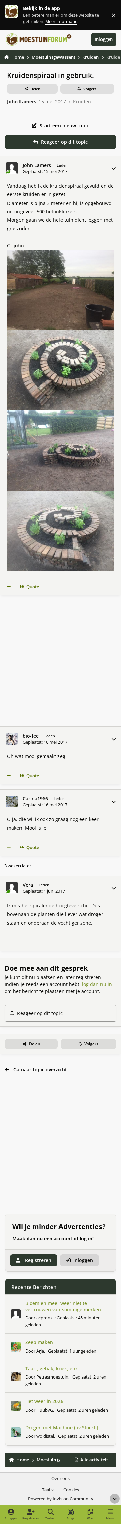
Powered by (60, 1499)
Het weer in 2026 (44, 1401)
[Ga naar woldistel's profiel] (16, 1432)
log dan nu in (97, 984)
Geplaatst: (72, 1351)
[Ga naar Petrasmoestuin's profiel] (16, 1376)
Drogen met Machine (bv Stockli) (61, 1427)
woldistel (45, 1436)
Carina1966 (35, 799)
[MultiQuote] (9, 587)
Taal (46, 1490)
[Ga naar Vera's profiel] (12, 888)
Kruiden (82, 101)
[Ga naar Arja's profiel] (16, 1347)
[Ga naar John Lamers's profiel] (12, 168)
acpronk (44, 1318)
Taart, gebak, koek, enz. (52, 1368)
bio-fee (31, 736)
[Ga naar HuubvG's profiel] (16, 1406)
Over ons (60, 1478)
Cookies (71, 1490)
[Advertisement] (60, 661)
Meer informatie (18, 14)
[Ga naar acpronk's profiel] (16, 1314)
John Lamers (21, 101)
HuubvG (44, 1410)
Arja (40, 1351)
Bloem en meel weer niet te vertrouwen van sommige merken (63, 1306)
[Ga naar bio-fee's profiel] (12, 739)
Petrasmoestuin (52, 1377)
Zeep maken (39, 1342)
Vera (28, 885)
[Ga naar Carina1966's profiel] (12, 801)
